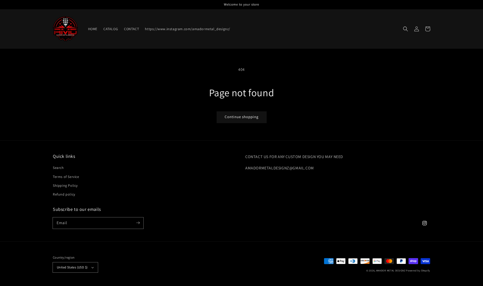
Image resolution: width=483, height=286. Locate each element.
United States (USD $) (72, 267)
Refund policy (64, 194)
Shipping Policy (65, 185)
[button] (405, 28)
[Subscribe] (137, 222)
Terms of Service (66, 176)
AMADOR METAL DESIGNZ (391, 270)
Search (58, 167)
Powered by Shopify (418, 270)
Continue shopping (242, 116)
